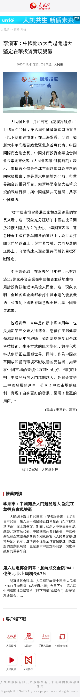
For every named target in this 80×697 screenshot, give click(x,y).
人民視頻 (11, 669)
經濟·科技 (20, 29)
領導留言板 (61, 645)
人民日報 (11, 645)
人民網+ (28, 645)
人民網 (5, 29)
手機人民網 (45, 645)
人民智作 (28, 669)
